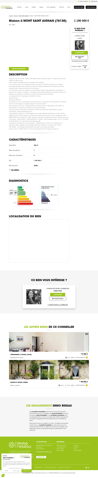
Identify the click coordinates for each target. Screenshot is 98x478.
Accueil (11, 15)
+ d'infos (79, 38)
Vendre (41, 7)
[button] (3, 475)
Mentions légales (38, 467)
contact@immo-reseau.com (44, 451)
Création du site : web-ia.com (64, 467)
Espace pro (41, 457)
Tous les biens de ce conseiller (80, 61)
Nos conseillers (51, 7)
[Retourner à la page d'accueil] (6, 7)
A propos (61, 7)
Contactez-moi (80, 57)
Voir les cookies (16, 470)
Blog (69, 7)
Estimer (34, 7)
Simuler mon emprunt (19, 68)
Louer (26, 7)
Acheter (19, 7)
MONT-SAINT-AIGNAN (23, 15)
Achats (15, 15)
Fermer (6, 470)
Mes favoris (94, 1)
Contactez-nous (91, 7)
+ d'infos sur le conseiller (58, 304)
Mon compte (84, 1)
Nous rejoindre (79, 7)
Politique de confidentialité (50, 467)
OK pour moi (26, 470)
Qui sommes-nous (61, 445)
